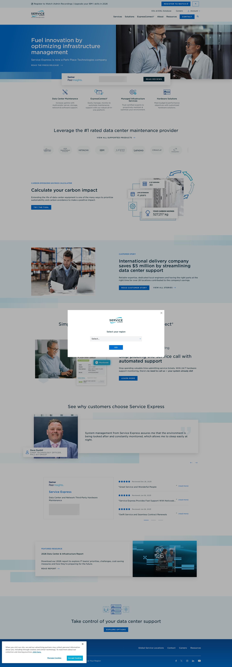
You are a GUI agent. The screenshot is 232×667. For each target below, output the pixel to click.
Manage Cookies (54, 658)
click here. (37, 652)
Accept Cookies (75, 658)
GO (116, 347)
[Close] (82, 644)
